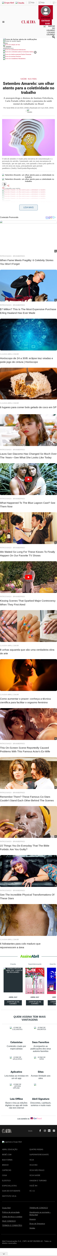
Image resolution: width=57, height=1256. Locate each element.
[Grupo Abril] (8, 3)
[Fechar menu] (20, 39)
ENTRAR (45, 21)
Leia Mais (28, 207)
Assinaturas (22, 49)
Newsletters (21, 58)
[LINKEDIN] (48, 1131)
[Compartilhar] (8, 185)
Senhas (18, 56)
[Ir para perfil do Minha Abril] (28, 45)
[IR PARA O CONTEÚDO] (35, 1131)
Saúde (24, 79)
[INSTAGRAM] (44, 1131)
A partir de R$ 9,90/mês (13, 1003)
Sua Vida (32, 79)
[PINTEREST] (53, 1131)
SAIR (47, 23)
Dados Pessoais (26, 54)
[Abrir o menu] (3, 21)
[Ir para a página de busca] (53, 37)
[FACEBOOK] (39, 1131)
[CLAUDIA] (29, 24)
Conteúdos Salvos (28, 51)
